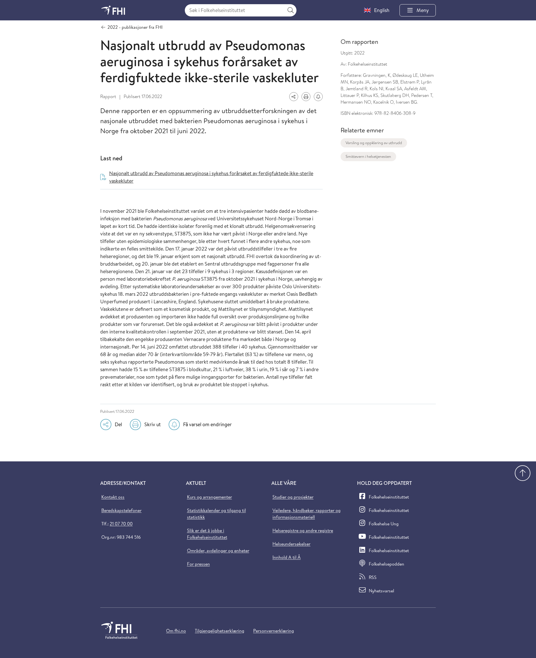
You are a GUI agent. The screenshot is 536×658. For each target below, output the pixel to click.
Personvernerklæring (273, 631)
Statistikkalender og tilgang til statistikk (216, 513)
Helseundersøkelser (291, 544)
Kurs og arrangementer (209, 497)
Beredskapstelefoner (121, 510)
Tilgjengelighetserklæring (219, 631)
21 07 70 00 (121, 524)
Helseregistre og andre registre (302, 530)
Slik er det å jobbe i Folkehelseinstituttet (207, 533)
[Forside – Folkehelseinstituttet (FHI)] (113, 10)
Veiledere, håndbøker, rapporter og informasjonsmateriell (306, 513)
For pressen (198, 564)
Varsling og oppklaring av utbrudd (374, 143)
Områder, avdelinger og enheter (218, 550)
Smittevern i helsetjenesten (368, 156)
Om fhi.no (176, 631)
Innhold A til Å (286, 557)
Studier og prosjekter (293, 497)
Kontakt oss (113, 497)
